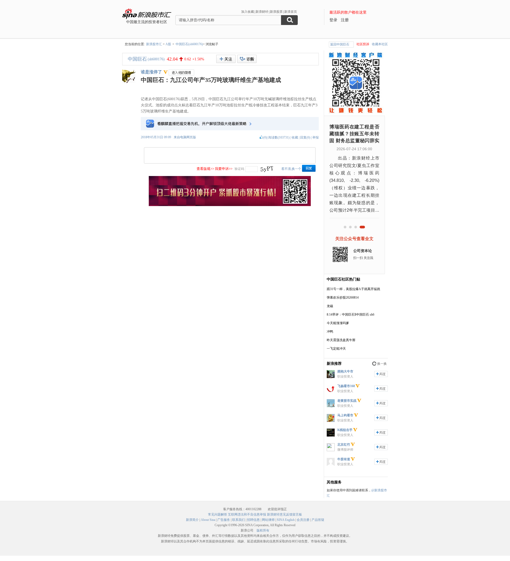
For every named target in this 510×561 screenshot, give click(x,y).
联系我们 (238, 520)
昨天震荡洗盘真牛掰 (341, 340)
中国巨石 (137, 59)
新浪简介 (192, 520)
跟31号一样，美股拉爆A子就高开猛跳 (353, 289)
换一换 (382, 364)
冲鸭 (330, 331)
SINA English (286, 520)
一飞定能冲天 (336, 348)
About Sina (208, 520)
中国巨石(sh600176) (189, 44)
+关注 (226, 59)
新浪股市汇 (154, 44)
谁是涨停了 (151, 72)
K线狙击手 (344, 430)
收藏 (295, 137)
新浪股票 (276, 12)
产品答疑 (318, 520)
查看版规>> (205, 169)
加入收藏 (247, 12)
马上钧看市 (345, 415)
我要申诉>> (223, 169)
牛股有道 (343, 459)
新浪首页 (290, 12)
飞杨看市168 (346, 386)
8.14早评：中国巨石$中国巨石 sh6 (350, 314)
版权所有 (263, 530)
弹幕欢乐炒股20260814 (343, 297)
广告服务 (223, 520)
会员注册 (303, 520)
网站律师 (268, 520)
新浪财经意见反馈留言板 (284, 514)
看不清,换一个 (291, 169)
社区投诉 (362, 44)
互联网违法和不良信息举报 (247, 514)
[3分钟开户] (230, 205)
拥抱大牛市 (345, 371)
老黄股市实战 (346, 401)
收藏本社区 (380, 44)
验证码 (239, 169)
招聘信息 (253, 520)
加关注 (381, 374)
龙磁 (330, 306)
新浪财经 (262, 12)
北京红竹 (343, 444)
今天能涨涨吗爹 (338, 323)
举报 (315, 137)
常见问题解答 (217, 514)
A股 (168, 44)
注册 (345, 20)
